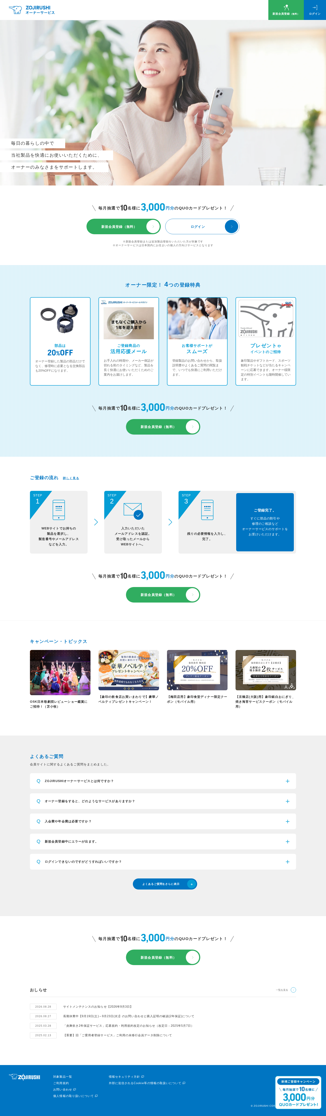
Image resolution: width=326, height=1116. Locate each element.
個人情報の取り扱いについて (73, 1096)
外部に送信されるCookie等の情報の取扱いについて (145, 1083)
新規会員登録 (286, 13)
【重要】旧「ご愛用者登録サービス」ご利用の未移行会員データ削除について (117, 1035)
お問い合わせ (62, 1089)
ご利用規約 (61, 1083)
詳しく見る (71, 478)
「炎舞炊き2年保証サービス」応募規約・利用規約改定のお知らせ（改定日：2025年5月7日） (128, 1025)
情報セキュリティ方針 (124, 1076)
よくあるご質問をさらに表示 (161, 884)
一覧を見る (282, 990)
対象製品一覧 (62, 1076)
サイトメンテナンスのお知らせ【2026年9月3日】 (98, 1006)
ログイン (315, 13)
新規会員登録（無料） (119, 226)
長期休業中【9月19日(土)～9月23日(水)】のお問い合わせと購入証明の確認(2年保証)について (128, 1016)
